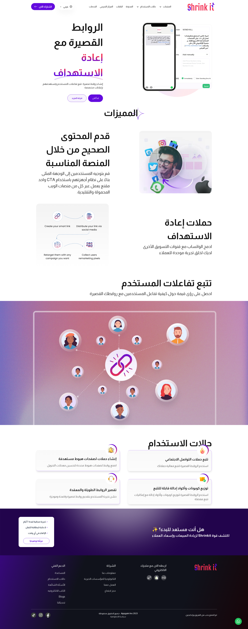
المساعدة (60, 572)
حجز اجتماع (110, 590)
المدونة (129, 6)
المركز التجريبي (106, 6)
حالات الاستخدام (56, 578)
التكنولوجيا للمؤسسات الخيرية (100, 578)
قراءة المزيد (77, 98)
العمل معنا (110, 584)
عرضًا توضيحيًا (36, 541)
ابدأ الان (95, 98)
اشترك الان (45, 6)
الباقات (119, 6)
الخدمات (93, 6)
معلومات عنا (109, 572)
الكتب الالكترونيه (56, 590)
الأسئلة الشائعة (56, 584)
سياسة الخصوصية (118, 616)
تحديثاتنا (61, 602)
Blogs (62, 596)
